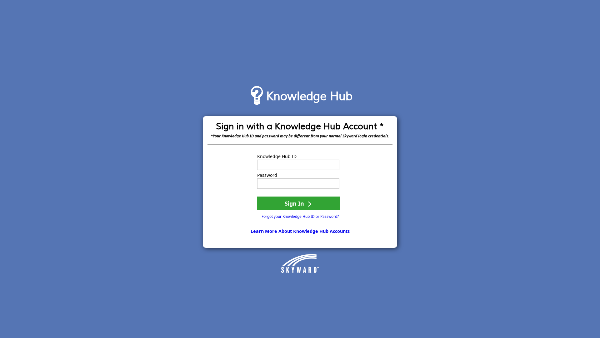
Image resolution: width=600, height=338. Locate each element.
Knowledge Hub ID (277, 156)
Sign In (295, 203)
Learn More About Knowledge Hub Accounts (300, 231)
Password (267, 175)
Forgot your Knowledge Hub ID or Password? (300, 216)
